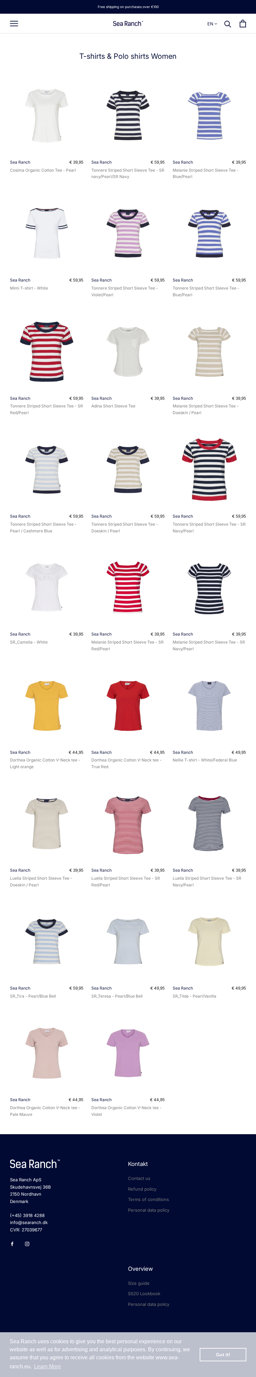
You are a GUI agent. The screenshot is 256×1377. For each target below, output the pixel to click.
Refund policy (142, 1189)
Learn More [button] (47, 1366)
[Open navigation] (14, 23)
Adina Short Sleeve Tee (113, 405)
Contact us (139, 1178)
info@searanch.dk (29, 1222)
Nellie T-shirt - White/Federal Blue (205, 759)
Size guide (139, 1283)
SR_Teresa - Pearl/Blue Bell (117, 996)
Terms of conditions (148, 1199)
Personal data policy (148, 1210)
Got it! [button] (223, 1354)
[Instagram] (27, 1243)
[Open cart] (243, 23)
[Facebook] (12, 1243)
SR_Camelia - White (29, 642)
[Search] (227, 23)
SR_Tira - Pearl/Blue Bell (33, 996)
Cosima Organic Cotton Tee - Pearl (43, 170)
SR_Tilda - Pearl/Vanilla (194, 996)
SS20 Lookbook (144, 1293)
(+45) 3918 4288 (27, 1215)
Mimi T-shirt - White (29, 288)
